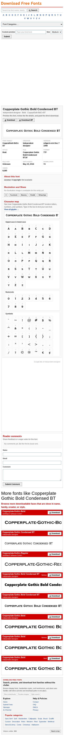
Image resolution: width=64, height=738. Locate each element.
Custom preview (8, 32)
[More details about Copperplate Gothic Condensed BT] (32, 543)
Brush (45, 719)
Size (48, 32)
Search (34, 10)
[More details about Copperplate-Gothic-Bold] (32, 522)
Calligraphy (32, 719)
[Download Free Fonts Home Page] (21, 3)
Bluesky (24, 195)
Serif (45, 658)
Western (30, 721)
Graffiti (51, 719)
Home (5, 702)
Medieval (51, 721)
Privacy (35, 710)
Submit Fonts (8, 704)
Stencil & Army (10, 725)
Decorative (16, 721)
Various (44, 575)
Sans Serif (9, 719)
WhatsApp (42, 195)
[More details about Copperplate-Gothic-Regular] (32, 564)
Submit (7, 37)
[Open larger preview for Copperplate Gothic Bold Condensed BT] (32, 130)
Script (40, 719)
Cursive (8, 721)
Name (5, 450)
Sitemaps (6, 707)
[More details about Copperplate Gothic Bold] (32, 626)
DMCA (35, 707)
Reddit (32, 195)
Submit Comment (12, 484)
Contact (36, 702)
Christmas (26, 725)
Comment (7, 467)
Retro (23, 721)
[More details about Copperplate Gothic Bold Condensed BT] (32, 585)
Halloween (35, 725)
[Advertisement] (32, 73)
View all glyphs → (11, 209)
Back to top (55, 731)
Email (5, 458)
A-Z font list (7, 710)
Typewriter (42, 721)
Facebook (13, 195)
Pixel (36, 721)
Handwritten (22, 719)
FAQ (34, 704)
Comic (19, 725)
